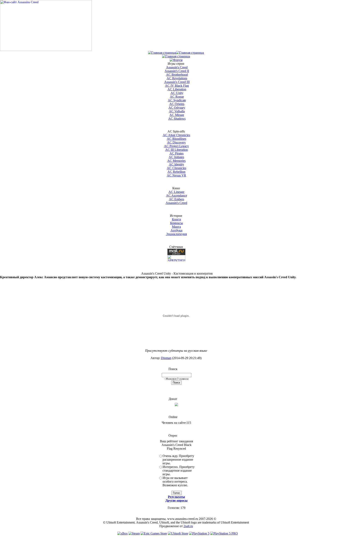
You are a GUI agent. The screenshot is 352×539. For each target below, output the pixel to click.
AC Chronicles (176, 168)
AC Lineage (176, 192)
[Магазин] (190, 52)
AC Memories (176, 160)
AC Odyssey (176, 107)
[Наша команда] (176, 56)
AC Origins (176, 104)
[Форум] (176, 60)
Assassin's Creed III (177, 82)
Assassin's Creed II (177, 71)
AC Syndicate (177, 100)
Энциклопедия (176, 234)
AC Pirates (176, 153)
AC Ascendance (176, 195)
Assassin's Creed (177, 67)
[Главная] (162, 52)
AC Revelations (177, 78)
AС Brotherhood (177, 74)
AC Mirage (176, 115)
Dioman (166, 358)
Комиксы (176, 223)
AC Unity (176, 93)
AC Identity (176, 164)
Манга (176, 226)
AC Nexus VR (176, 175)
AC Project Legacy (176, 146)
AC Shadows (177, 118)
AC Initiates (176, 157)
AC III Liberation (176, 149)
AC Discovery (176, 142)
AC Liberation (176, 89)
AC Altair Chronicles (176, 135)
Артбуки (176, 230)
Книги (176, 219)
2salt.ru (188, 526)
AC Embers (176, 199)
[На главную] (46, 49)
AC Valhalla (177, 111)
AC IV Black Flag (177, 85)
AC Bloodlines (176, 138)
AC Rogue (177, 96)
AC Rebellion (176, 171)
